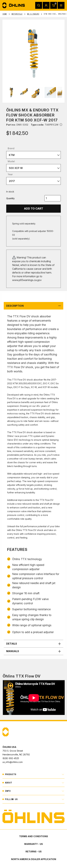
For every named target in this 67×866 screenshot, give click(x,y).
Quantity (10, 198)
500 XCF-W (16, 168)
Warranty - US (33, 844)
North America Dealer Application (33, 859)
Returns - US (34, 851)
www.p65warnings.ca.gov (27, 280)
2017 (12, 181)
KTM (11, 155)
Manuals (12, 651)
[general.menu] (61, 5)
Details (11, 643)
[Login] (46, 5)
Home (4, 14)
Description (15, 305)
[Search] (38, 5)
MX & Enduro (33, 14)
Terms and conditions (33, 836)
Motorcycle (17, 14)
